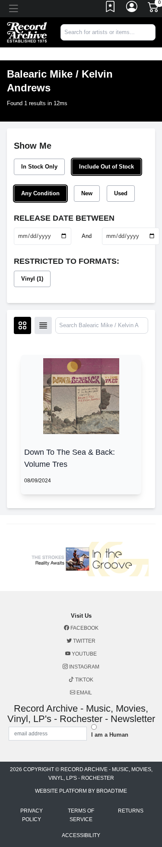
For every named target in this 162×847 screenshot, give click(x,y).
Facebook (83, 628)
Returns (130, 811)
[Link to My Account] (132, 8)
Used (120, 193)
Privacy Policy (31, 815)
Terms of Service (81, 815)
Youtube (83, 654)
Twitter (83, 641)
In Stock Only (39, 166)
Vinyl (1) (32, 278)
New (86, 193)
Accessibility (81, 835)
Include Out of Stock (106, 166)
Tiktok (83, 680)
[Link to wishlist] (111, 8)
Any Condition (40, 193)
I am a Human (109, 734)
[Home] (27, 31)
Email (83, 693)
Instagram (83, 667)
